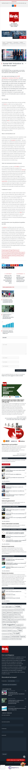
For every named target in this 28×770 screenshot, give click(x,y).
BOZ (8, 120)
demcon (9, 612)
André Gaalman (5, 250)
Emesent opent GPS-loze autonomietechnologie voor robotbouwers (16, 514)
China (3, 612)
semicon (4, 630)
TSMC (11, 633)
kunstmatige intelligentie (12, 621)
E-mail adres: (4, 681)
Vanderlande (5, 639)
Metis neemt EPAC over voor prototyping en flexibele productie (16, 518)
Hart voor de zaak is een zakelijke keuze (13, 474)
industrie (4, 619)
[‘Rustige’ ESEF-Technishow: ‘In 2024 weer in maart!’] (14, 55)
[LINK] (14, 18)
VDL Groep (19, 639)
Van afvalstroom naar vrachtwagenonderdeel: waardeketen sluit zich (8, 301)
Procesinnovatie (5, 72)
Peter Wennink (5, 257)
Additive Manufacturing (7, 70)
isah (15, 619)
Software (15, 630)
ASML (21, 212)
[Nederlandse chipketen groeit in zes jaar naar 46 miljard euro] (8, 325)
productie (23, 627)
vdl (9, 639)
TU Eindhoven (6, 636)
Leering (23, 169)
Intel (12, 619)
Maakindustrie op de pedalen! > (19, 455)
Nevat (5, 104)
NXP (14, 627)
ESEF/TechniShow (15, 253)
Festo (16, 614)
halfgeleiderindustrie (7, 617)
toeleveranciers (5, 633)
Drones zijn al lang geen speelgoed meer (13, 591)
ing (9, 619)
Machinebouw (14, 71)
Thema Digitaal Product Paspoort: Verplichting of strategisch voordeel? (15, 495)
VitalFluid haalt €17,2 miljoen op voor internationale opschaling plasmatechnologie (8, 316)
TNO (20, 630)
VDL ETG (13, 639)
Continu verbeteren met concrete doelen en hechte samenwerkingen (15, 471)
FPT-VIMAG (17, 166)
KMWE (3, 621)
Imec (22, 617)
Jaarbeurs (5, 227)
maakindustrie (8, 71)
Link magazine (9, 624)
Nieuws (23, 71)
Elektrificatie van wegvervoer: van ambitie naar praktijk (15, 491)
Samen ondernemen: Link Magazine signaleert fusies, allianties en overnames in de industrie (15, 533)
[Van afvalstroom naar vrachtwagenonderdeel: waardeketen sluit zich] (8, 294)
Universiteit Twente (18, 637)
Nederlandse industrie (7, 627)
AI (13, 607)
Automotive (4, 610)
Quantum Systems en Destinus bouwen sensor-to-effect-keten (16, 537)
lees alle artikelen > (6, 481)
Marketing (19, 71)
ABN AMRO (9, 607)
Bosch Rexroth (17, 610)
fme (19, 614)
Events (3, 71)
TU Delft (16, 633)
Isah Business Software (21, 619)
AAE (3, 607)
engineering (10, 614)
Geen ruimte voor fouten (10, 594)
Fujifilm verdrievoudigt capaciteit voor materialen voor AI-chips (15, 510)
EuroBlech (22, 253)
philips (18, 627)
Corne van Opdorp (6, 253)
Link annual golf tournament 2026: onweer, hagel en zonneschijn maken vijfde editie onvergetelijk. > (15, 419)
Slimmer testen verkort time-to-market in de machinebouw (14, 487)
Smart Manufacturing (13, 72)
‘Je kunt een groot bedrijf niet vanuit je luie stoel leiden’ (15, 478)
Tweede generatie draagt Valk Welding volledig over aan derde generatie (20, 278)
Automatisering (15, 70)
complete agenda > (6, 498)
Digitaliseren (21, 70)
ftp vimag (4, 255)
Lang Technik (4, 181)
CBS (23, 610)
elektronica (4, 614)
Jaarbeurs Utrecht (11, 255)
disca (21, 612)
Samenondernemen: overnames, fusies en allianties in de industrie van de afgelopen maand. (16, 541)
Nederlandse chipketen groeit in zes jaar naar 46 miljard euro (8, 332)
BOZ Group (16, 250)
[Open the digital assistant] (23, 764)
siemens (10, 630)
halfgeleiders (16, 617)
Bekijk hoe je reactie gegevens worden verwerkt (12, 375)
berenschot (10, 610)
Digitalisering (15, 612)
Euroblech (13, 140)
